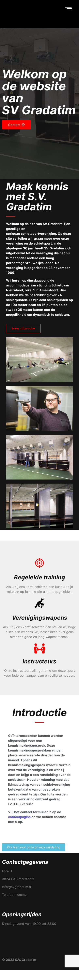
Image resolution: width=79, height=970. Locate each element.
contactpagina (19, 817)
